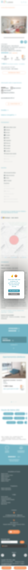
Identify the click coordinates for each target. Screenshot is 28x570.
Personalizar (14, 294)
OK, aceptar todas (14, 290)
